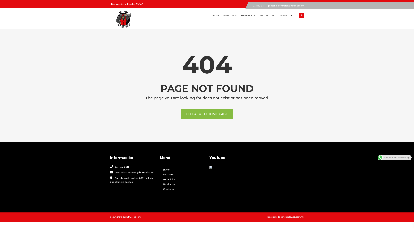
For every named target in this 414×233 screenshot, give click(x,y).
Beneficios (248, 15)
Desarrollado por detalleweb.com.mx (285, 217)
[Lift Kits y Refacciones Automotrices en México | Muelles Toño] (132, 20)
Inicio (215, 15)
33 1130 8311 (259, 5)
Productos (267, 15)
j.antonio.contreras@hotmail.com (286, 5)
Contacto (285, 15)
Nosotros (230, 15)
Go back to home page (207, 114)
